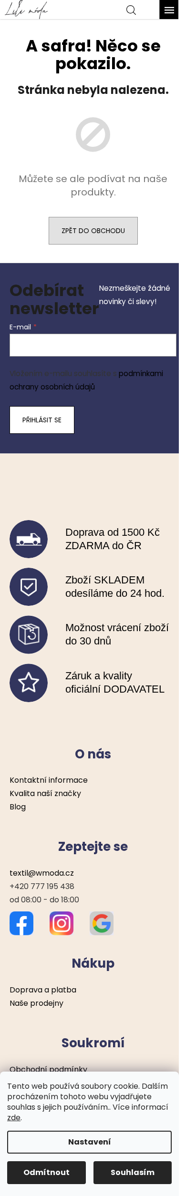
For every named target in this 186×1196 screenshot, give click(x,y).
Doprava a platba (43, 989)
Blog (18, 806)
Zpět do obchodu (93, 230)
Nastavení (89, 1141)
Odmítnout (46, 1172)
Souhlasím (133, 1172)
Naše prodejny (36, 1003)
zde (14, 1117)
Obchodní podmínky (48, 1069)
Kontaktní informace (49, 780)
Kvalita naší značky (45, 793)
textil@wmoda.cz (42, 873)
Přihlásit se (42, 420)
